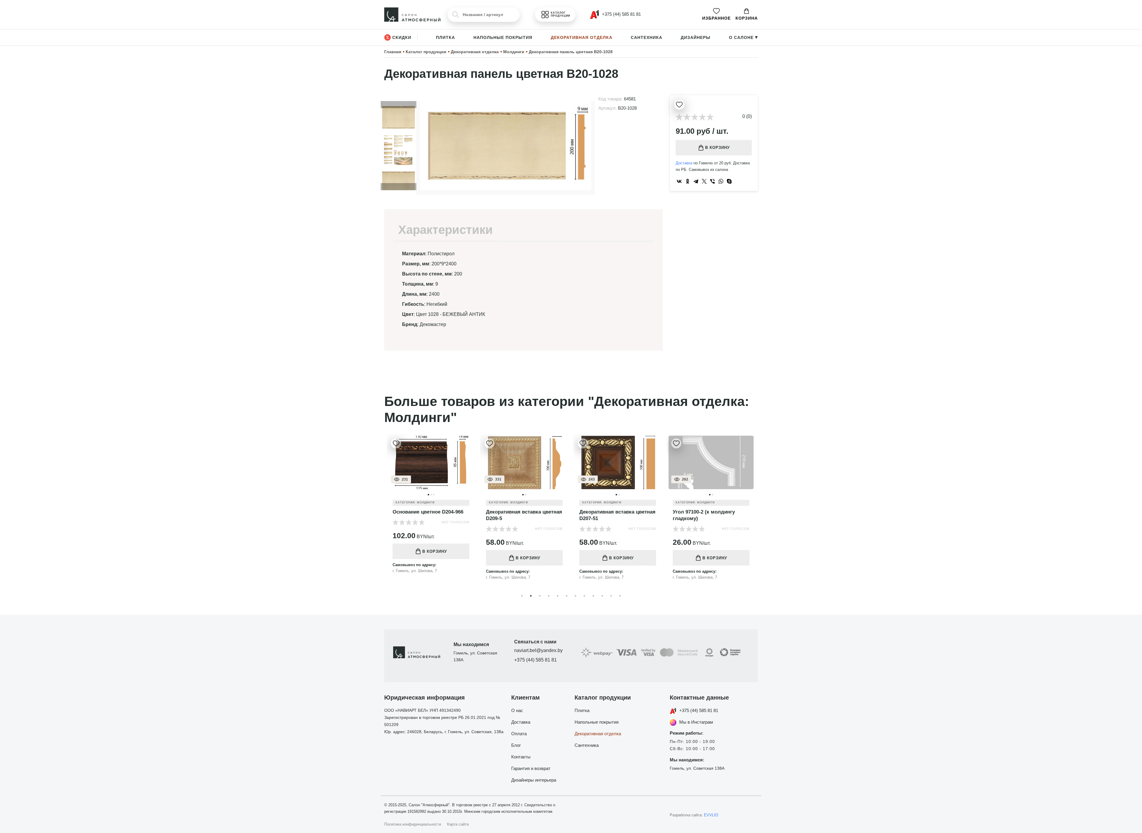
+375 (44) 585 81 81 (535, 659)
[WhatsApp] (720, 181)
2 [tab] (531, 596)
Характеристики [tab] (445, 229)
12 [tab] (620, 596)
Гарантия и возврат (530, 768)
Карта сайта (458, 824)
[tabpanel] (431, 511)
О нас (517, 710)
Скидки (401, 37)
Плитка (445, 37)
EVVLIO (711, 815)
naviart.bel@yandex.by (538, 650)
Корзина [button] (746, 18)
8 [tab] (584, 596)
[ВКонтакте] (679, 181)
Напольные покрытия (502, 37)
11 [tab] (611, 596)
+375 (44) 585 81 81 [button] (621, 14)
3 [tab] (540, 596)
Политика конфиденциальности (412, 824)
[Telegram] (695, 181)
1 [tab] (522, 596)
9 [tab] (593, 596)
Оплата (519, 733)
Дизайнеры (695, 37)
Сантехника (646, 37)
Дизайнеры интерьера (533, 779)
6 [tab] (567, 596)
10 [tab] (602, 596)
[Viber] (712, 181)
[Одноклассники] (687, 181)
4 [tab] (549, 596)
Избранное (716, 18)
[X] (704, 181)
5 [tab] (558, 596)
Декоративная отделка (581, 37)
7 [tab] (575, 596)
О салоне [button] (743, 37)
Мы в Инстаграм (696, 722)
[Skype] (729, 181)
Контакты (521, 756)
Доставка (684, 163)
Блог (516, 745)
